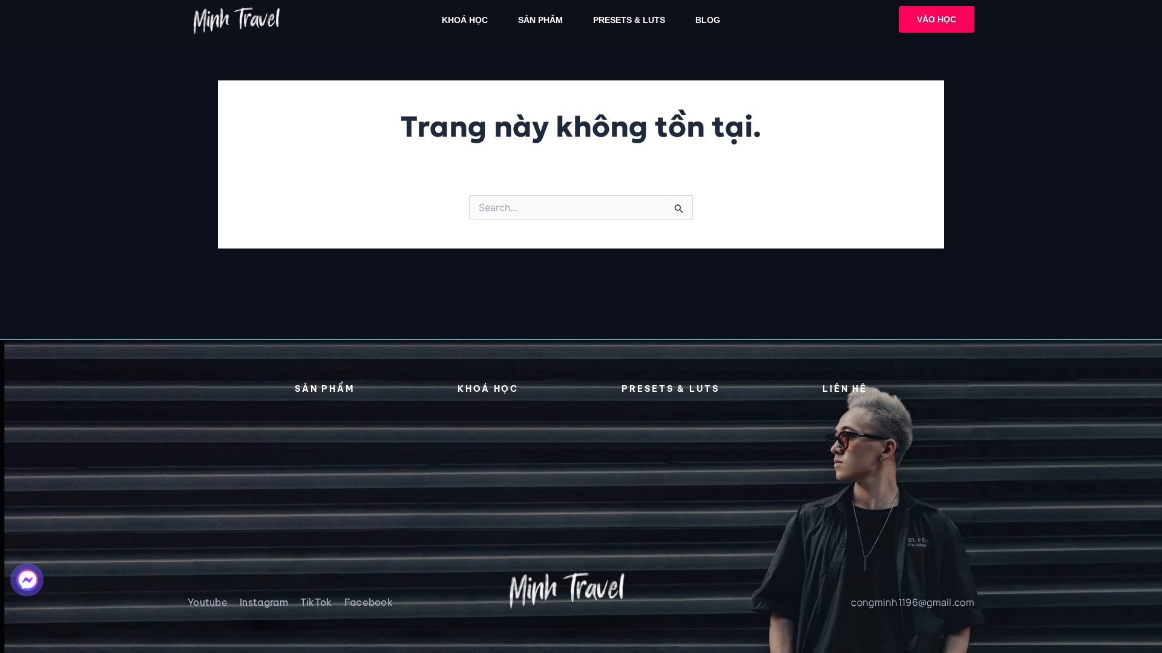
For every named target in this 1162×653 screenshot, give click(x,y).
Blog (707, 20)
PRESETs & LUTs (629, 20)
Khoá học (465, 20)
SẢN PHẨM (540, 20)
